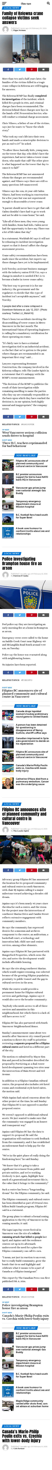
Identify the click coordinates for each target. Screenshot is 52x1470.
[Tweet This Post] (20, 69)
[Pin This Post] (31, 69)
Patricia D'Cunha (20, 576)
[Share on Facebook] (8, 69)
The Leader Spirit (21, 831)
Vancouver (28, 424)
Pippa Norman (19, 30)
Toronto (27, 680)
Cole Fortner (19, 1448)
